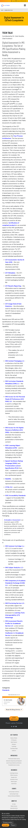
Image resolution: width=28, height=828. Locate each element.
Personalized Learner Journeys (13, 765)
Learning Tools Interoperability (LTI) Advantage (15, 615)
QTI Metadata (10, 273)
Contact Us (14, 750)
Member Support (14, 781)
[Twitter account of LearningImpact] (14, 726)
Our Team (14, 804)
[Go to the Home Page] (5, 5)
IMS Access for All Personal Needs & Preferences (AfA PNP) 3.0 (15, 399)
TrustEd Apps (14, 746)
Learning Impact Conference (14, 791)
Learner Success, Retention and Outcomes (13, 762)
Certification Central (14, 779)
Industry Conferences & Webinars (14, 796)
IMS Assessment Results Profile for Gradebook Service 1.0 (14, 623)
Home (2, 10)
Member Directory (14, 806)
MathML (8, 479)
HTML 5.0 (8, 487)
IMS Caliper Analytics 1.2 (14, 568)
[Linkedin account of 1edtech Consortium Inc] (12, 726)
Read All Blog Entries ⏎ (14, 710)
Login (13, 1)
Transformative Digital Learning (14, 758)
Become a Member (14, 738)
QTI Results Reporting (13, 286)
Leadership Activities (14, 808)
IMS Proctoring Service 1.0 (14, 603)
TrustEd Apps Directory (14, 773)
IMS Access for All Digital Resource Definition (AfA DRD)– (14, 430)
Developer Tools (14, 777)
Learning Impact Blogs (8, 10)
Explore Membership (21, 1)
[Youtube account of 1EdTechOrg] (16, 726)
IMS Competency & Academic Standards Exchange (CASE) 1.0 (15, 583)
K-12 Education (14, 740)
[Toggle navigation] (25, 5)
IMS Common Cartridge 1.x (14, 546)
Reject (13, 825)
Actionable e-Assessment (12, 520)
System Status (14, 783)
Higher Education (14, 742)
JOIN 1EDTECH (14, 718)
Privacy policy (7, 822)
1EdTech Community (13, 775)
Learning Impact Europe (14, 793)
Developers (14, 744)
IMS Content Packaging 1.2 (14, 361)
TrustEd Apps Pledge (14, 748)
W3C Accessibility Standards (15, 496)
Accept (5, 825)
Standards (5, 690)
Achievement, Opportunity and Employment (14, 760)
